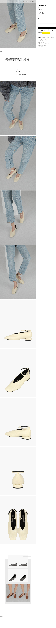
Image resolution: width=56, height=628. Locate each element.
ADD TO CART (43, 30)
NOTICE (39, 37)
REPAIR (48, 37)
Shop (23, 1)
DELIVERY (43, 37)
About (33, 1)
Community (27, 1)
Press (30, 1)
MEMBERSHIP (52, 37)
